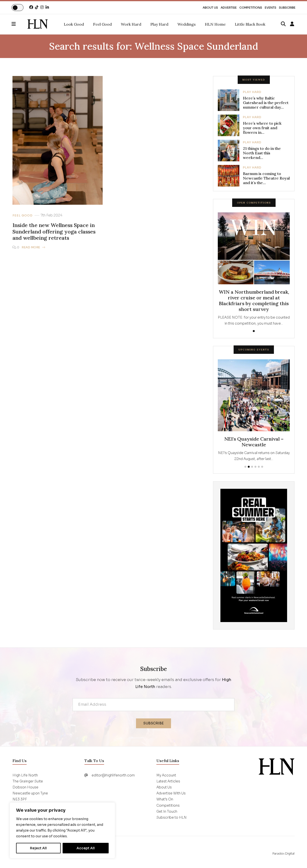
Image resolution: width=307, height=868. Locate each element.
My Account (166, 775)
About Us (210, 7)
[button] (19, 24)
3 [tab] (252, 467)
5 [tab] (259, 467)
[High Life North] (277, 766)
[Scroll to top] (295, 856)
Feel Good (22, 215)
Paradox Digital (283, 853)
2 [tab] (249, 467)
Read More (31, 247)
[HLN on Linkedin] (47, 7)
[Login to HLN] (292, 24)
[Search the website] (283, 24)
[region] (62, 830)
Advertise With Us (171, 793)
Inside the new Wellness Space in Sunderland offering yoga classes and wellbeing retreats (53, 231)
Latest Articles (168, 781)
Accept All (86, 848)
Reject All (38, 848)
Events (270, 7)
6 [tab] (262, 467)
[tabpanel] (254, 269)
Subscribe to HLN (171, 817)
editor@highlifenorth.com (113, 775)
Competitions (250, 7)
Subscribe (287, 7)
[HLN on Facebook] (31, 7)
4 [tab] (255, 467)
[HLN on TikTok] (36, 7)
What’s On (164, 799)
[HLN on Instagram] (42, 7)
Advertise (229, 7)
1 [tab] (254, 331)
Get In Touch (166, 811)
